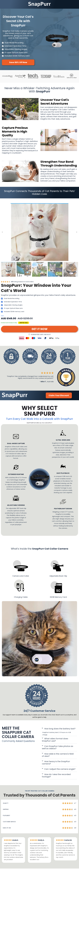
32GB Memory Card (58, 597)
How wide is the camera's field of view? (58, 754)
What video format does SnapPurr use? (55, 739)
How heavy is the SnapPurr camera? (56, 762)
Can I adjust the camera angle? (59, 769)
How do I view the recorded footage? (56, 775)
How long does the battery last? (59, 728)
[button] (2, 232)
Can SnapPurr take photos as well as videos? (57, 747)
